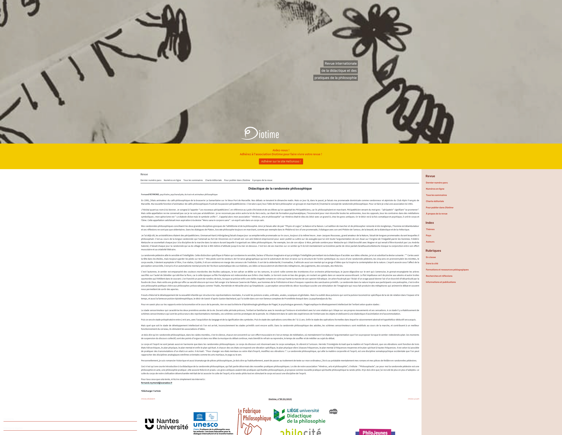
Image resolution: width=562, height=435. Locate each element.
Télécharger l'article (151, 390)
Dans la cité (432, 263)
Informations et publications (441, 282)
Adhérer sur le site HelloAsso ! (281, 161)
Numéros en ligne (172, 180)
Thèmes (430, 229)
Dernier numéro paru (150, 180)
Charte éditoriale (213, 180)
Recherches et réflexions (439, 276)
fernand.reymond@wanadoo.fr (156, 382)
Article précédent (148, 398)
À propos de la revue (262, 180)
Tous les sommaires (193, 180)
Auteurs (430, 241)
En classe (431, 257)
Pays (428, 235)
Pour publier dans (237, 180)
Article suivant (413, 398)
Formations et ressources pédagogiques (447, 269)
